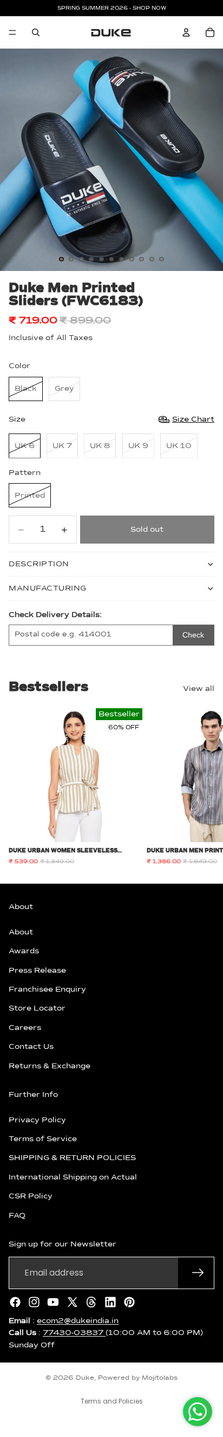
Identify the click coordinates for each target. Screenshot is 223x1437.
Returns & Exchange (49, 1065)
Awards (24, 951)
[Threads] (91, 1301)
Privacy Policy (37, 1119)
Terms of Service (43, 1139)
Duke (85, 1378)
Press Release (37, 970)
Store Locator (37, 1008)
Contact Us (31, 1046)
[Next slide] (202, 786)
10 (151, 259)
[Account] (186, 32)
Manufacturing (48, 588)
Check (193, 635)
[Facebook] (15, 1301)
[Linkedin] (110, 1301)
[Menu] (12, 32)
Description (39, 564)
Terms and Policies (112, 1401)
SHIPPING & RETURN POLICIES (72, 1158)
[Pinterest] (129, 1301)
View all (198, 689)
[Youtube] (53, 1301)
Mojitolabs (160, 1378)
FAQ (17, 1215)
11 (162, 259)
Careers (25, 1027)
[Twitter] (72, 1301)
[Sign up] (198, 1272)
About (21, 932)
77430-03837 (74, 1333)
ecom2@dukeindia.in (78, 1320)
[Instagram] (34, 1301)
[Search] (36, 32)
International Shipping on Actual (73, 1177)
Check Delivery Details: (55, 615)
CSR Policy (31, 1196)
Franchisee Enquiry (47, 989)
